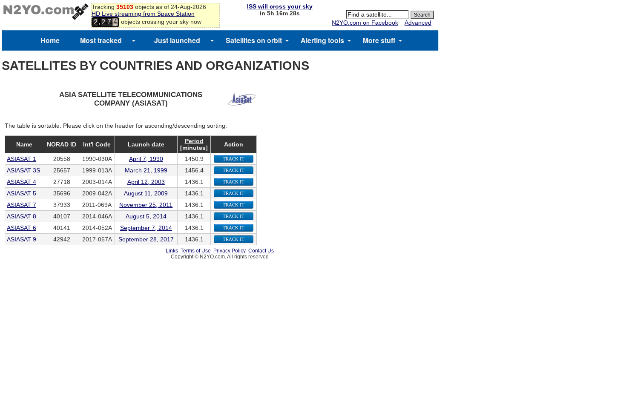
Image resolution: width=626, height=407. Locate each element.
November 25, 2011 (145, 204)
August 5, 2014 (146, 216)
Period (194, 141)
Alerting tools (322, 40)
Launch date (146, 144)
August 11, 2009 (146, 193)
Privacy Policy (229, 251)
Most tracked (101, 40)
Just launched (177, 40)
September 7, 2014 (146, 227)
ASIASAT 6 (21, 227)
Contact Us (261, 251)
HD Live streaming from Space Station (143, 13)
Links (172, 251)
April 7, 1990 (146, 158)
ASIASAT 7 (21, 204)
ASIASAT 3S (23, 170)
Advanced (418, 22)
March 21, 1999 (146, 170)
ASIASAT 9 (21, 239)
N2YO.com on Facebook (365, 22)
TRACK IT (233, 158)
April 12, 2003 (146, 181)
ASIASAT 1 (21, 158)
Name (24, 144)
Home (50, 40)
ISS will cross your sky (280, 6)
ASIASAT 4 (21, 181)
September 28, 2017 (146, 239)
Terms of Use (196, 251)
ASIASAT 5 (21, 193)
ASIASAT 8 (21, 216)
